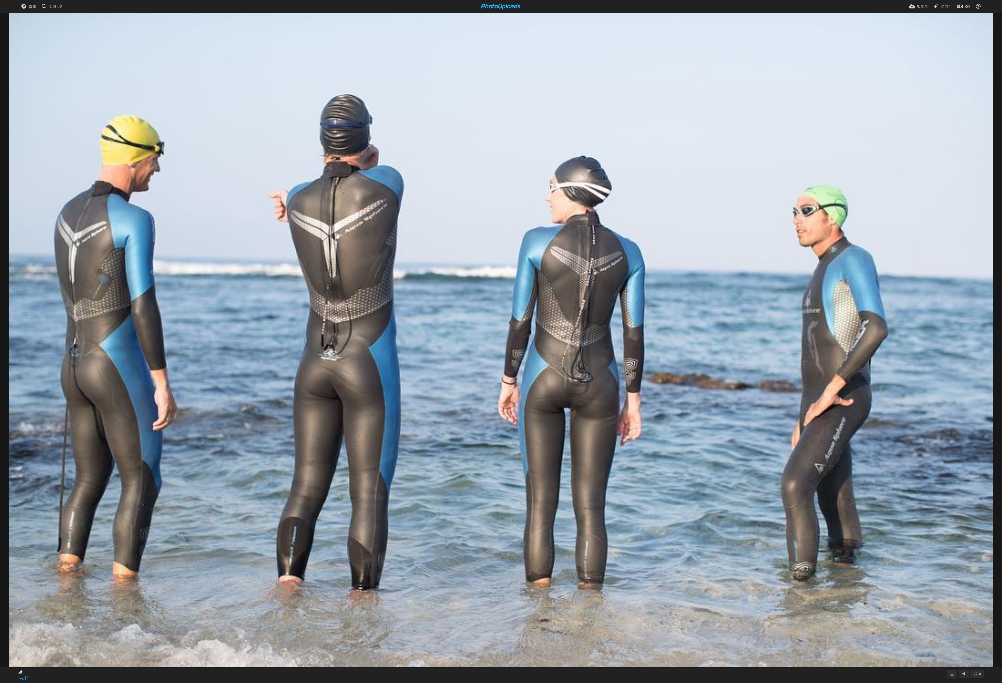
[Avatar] (23, 675)
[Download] (952, 674)
